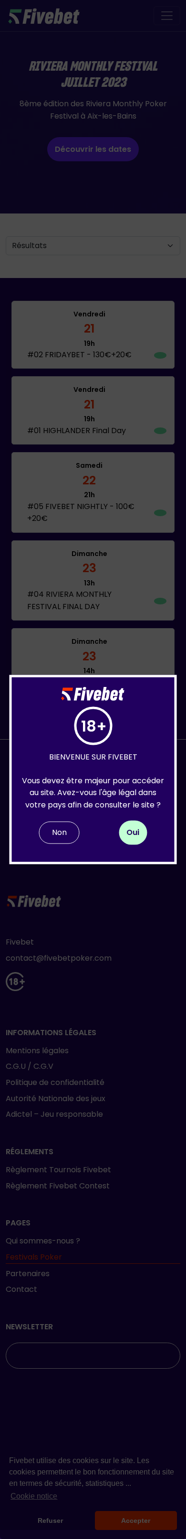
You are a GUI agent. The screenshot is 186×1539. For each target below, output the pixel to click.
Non (59, 832)
